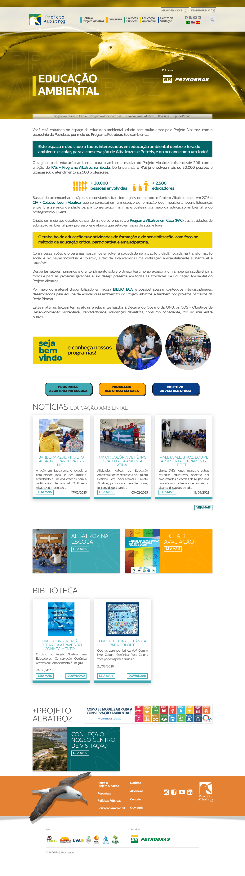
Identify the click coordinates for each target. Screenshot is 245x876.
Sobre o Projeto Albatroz (93, 20)
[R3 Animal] (52, 839)
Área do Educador (171, 11)
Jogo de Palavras (182, 116)
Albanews (136, 791)
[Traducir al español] (198, 22)
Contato (135, 799)
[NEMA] (66, 839)
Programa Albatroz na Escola (69, 116)
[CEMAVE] (107, 839)
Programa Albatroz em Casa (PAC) (157, 221)
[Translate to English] (193, 22)
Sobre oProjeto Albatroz (108, 785)
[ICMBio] (116, 839)
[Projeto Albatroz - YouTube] (195, 18)
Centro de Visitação (166, 20)
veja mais (203, 507)
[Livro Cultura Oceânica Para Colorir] (122, 636)
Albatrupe (163, 116)
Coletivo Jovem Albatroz (140, 116)
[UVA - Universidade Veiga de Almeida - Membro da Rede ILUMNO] (78, 839)
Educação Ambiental (149, 20)
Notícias (135, 783)
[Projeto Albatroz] (47, 19)
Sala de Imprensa (200, 11)
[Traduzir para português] (188, 22)
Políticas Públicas (132, 20)
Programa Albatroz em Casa (106, 116)
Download (76, 676)
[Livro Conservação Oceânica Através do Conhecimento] (61, 636)
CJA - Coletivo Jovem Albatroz (57, 203)
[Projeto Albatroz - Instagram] (187, 18)
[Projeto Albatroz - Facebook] (190, 18)
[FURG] (97, 839)
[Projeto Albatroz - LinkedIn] (199, 18)
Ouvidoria (136, 808)
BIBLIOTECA (123, 290)
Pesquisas (115, 19)
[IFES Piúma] (88, 839)
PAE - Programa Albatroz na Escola (80, 168)
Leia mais (45, 492)
